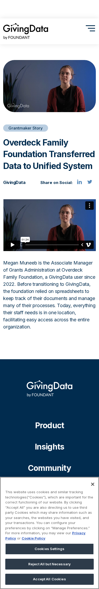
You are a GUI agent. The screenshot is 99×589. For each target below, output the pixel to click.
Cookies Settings (49, 549)
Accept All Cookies (49, 579)
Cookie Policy (33, 538)
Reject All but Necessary (49, 564)
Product (49, 425)
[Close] (92, 484)
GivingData (14, 182)
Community (49, 468)
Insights (49, 446)
